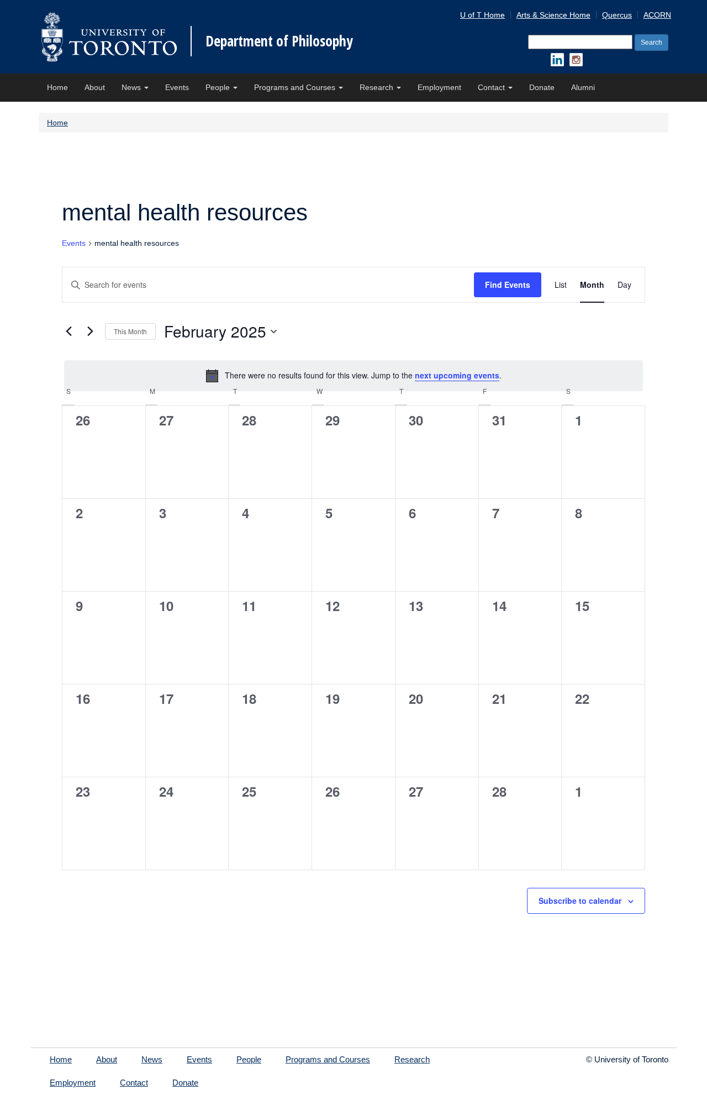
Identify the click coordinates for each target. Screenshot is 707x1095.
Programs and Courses (295, 87)
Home (57, 87)
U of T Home (482, 14)
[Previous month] (68, 331)
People (218, 87)
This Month (130, 331)
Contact (492, 87)
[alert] (353, 375)
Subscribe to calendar (580, 900)
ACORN (657, 14)
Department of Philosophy (279, 41)
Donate (542, 87)
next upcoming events (457, 375)
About (95, 87)
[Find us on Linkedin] (557, 59)
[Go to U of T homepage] (109, 36)
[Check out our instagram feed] (576, 59)
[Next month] (90, 331)
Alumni (583, 87)
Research (377, 87)
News (132, 87)
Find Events (507, 284)
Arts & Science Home (553, 14)
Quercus (617, 14)
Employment (439, 87)
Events (177, 87)
